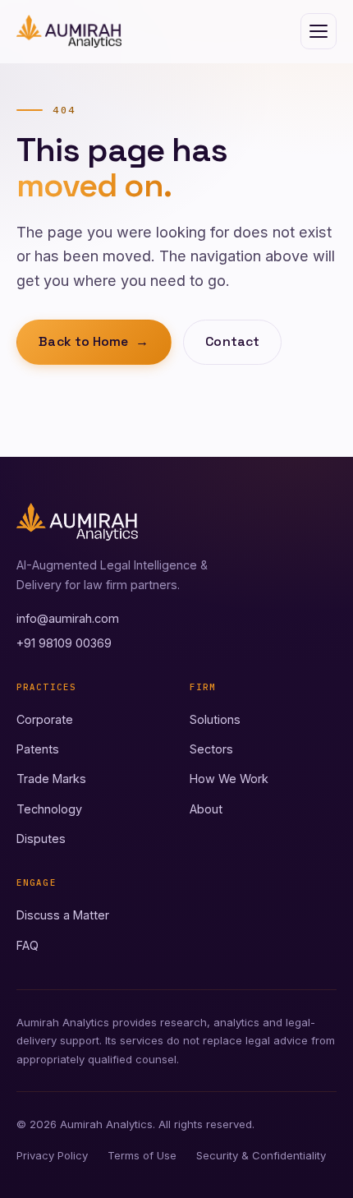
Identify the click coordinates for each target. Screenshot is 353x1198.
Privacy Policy (52, 1155)
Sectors (211, 749)
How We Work (229, 779)
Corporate (44, 719)
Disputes (41, 839)
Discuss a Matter (62, 915)
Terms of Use (142, 1155)
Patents (37, 749)
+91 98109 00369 (64, 643)
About (206, 809)
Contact (232, 342)
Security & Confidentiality (261, 1155)
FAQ (27, 945)
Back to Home (94, 342)
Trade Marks (51, 779)
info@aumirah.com (67, 618)
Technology (49, 809)
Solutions (215, 719)
